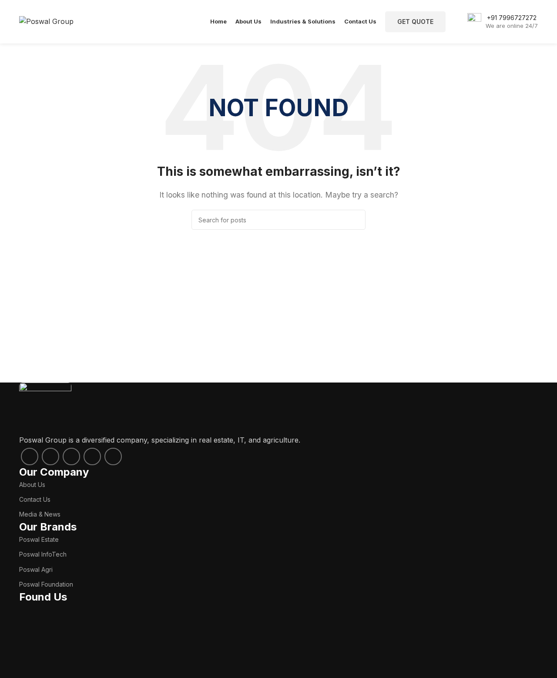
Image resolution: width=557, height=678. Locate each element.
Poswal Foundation (46, 584)
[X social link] (50, 456)
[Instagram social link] (71, 456)
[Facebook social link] (29, 456)
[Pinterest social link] (113, 456)
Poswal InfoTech (43, 554)
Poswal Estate (39, 539)
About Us (32, 484)
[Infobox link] (502, 21)
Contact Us (34, 499)
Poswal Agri (36, 569)
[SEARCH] (356, 220)
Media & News (39, 514)
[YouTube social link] (92, 456)
